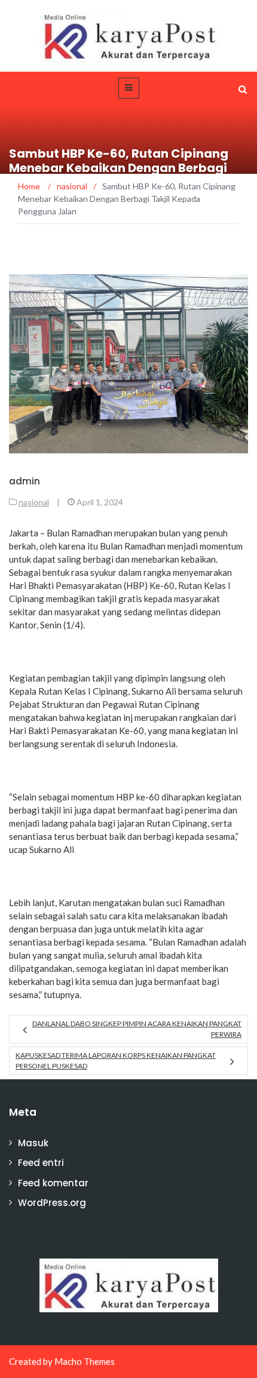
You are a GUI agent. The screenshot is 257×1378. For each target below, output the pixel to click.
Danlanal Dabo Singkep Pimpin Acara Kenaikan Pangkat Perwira (136, 1029)
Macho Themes (84, 1361)
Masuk (33, 1143)
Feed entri (41, 1162)
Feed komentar (53, 1183)
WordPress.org (52, 1202)
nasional (34, 502)
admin (24, 481)
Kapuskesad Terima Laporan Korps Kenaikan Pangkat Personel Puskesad (116, 1060)
